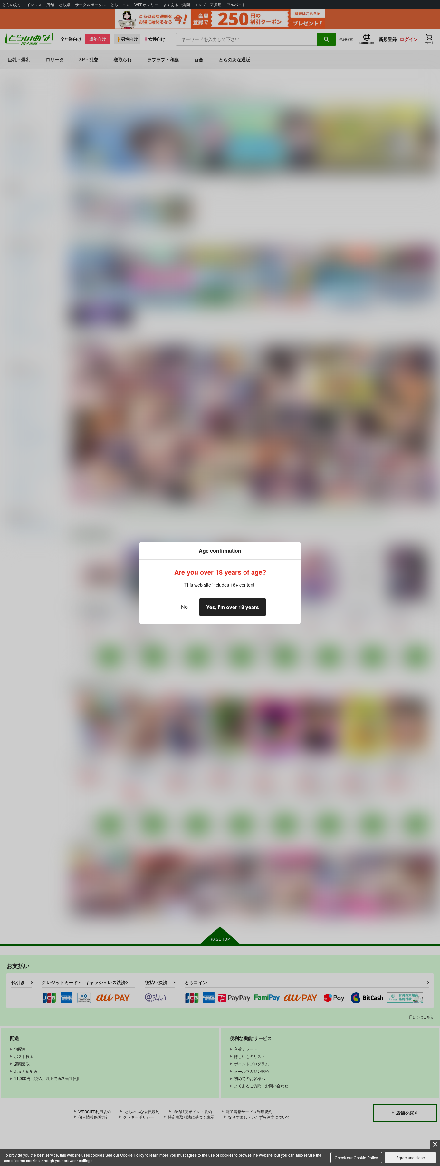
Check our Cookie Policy (356, 1157)
